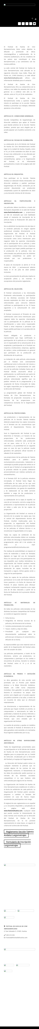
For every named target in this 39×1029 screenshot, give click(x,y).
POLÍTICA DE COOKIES (12, 890)
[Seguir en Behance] (34, 23)
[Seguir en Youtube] (26, 23)
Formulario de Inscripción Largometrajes (17, 843)
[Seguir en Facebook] (19, 23)
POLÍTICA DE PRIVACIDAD (13, 892)
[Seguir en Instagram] (30, 23)
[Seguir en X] (23, 23)
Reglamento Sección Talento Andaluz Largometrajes (19, 833)
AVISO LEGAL (8, 895)
